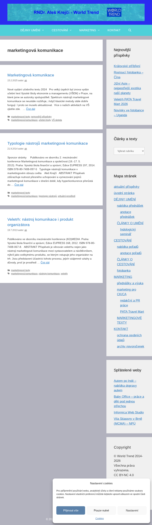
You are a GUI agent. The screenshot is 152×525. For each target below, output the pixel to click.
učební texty (45, 120)
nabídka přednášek (130, 205)
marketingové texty (20, 116)
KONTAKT (114, 30)
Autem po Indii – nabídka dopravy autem (125, 385)
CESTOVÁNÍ (60, 30)
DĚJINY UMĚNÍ (30, 30)
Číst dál (30, 108)
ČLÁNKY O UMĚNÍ (130, 223)
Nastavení (132, 510)
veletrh (64, 273)
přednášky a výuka (130, 283)
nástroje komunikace (49, 273)
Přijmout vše (70, 510)
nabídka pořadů (127, 247)
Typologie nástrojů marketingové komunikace (47, 143)
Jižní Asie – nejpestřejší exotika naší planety (127, 88)
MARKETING (87, 30)
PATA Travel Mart (132, 311)
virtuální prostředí (66, 196)
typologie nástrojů (48, 196)
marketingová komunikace (24, 120)
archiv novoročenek (130, 346)
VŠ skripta (57, 120)
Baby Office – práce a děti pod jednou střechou (129, 401)
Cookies (99, 518)
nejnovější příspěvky (41, 116)
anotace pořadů (130, 253)
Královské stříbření (127, 66)
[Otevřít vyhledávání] (129, 30)
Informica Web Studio (129, 412)
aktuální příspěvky (126, 187)
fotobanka (123, 270)
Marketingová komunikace (30, 75)
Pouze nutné (101, 510)
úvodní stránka (124, 193)
